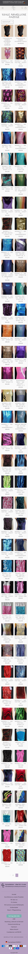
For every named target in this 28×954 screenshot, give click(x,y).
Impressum (14, 927)
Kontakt (14, 894)
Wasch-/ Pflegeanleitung (14, 910)
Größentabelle (14, 907)
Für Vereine (14, 902)
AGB (14, 919)
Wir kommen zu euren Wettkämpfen (14, 905)
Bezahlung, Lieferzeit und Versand (14, 921)
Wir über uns (14, 899)
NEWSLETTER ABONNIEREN (13, 937)
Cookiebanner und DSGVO (14, 932)
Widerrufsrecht (14, 929)
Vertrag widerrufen (14, 916)
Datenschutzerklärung (14, 924)
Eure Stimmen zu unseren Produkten (14, 897)
